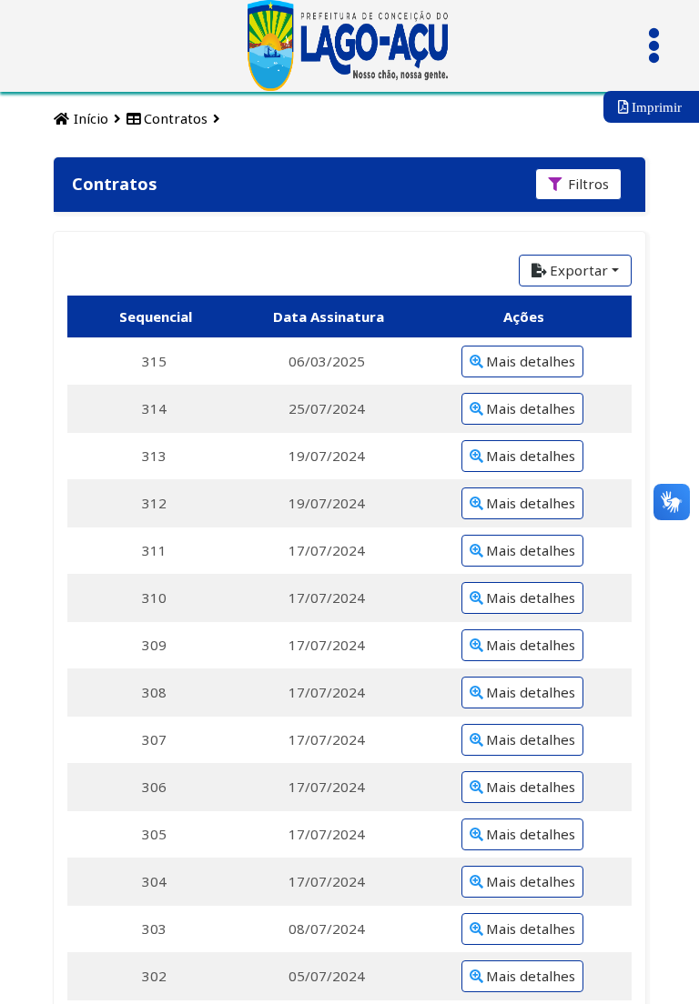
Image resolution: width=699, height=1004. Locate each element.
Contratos (174, 118)
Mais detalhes (530, 361)
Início (89, 118)
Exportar (579, 270)
